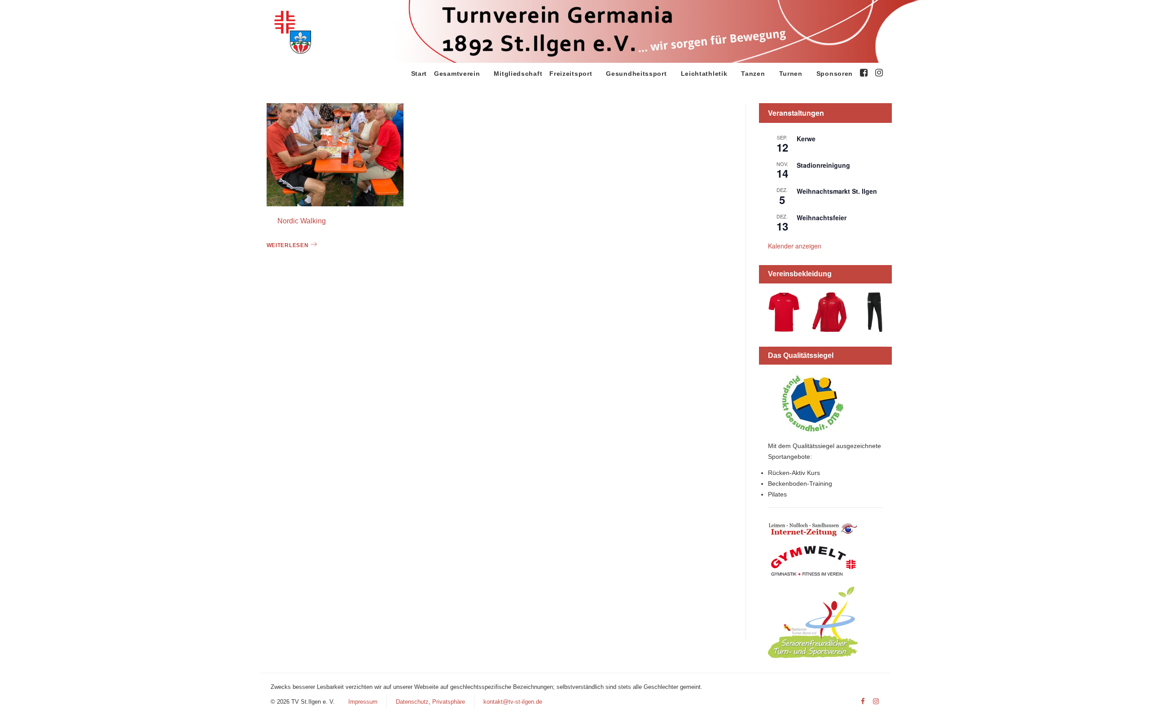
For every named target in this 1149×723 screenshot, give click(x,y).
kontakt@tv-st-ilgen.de (512, 701)
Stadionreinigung (823, 165)
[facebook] (863, 702)
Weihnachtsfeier (821, 217)
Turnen (791, 73)
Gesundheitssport (636, 73)
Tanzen (753, 73)
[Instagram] (876, 702)
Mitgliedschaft (518, 73)
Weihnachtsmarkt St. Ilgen (837, 191)
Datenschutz (412, 701)
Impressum (362, 701)
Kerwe (806, 138)
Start (419, 73)
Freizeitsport (570, 73)
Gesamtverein (457, 73)
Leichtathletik (704, 73)
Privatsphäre (448, 701)
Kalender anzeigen (794, 245)
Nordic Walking (301, 221)
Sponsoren (834, 73)
